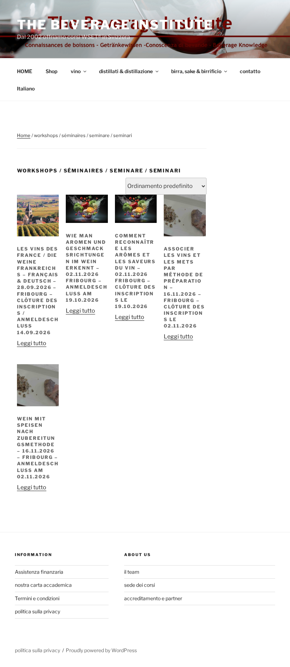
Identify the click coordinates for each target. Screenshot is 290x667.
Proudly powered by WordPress (101, 650)
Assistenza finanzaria (39, 572)
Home (23, 135)
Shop (51, 71)
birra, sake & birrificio (196, 71)
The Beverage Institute (115, 25)
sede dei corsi (139, 585)
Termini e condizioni (37, 598)
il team (131, 572)
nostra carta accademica (43, 585)
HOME (24, 71)
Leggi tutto (31, 343)
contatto (250, 71)
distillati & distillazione (126, 71)
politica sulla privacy (37, 611)
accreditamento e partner (153, 598)
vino (76, 71)
